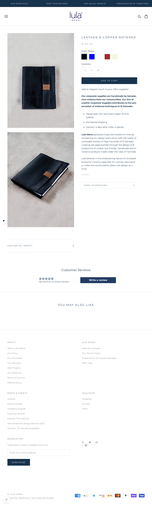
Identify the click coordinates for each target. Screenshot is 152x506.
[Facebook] (92, 174)
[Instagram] (97, 442)
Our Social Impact (20, 246)
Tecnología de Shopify (42, 498)
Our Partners (14, 363)
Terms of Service (16, 377)
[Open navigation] (6, 16)
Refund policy (14, 382)
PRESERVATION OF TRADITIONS (133, 4)
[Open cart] (146, 16)
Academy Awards (16, 408)
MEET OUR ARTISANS (57, 4)
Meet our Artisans (91, 348)
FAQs (85, 408)
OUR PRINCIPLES (19, 4)
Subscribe (19, 462)
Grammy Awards (16, 413)
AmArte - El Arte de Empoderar (23, 428)
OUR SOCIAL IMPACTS (95, 4)
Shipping (86, 399)
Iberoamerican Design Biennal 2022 (26, 423)
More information (95, 185)
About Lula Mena (16, 348)
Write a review (98, 280)
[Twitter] (95, 174)
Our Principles (14, 358)
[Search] (139, 16)
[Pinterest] (99, 174)
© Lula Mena (15, 494)
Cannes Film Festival (18, 418)
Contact (86, 404)
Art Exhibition (14, 372)
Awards (11, 399)
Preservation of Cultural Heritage (99, 358)
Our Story (12, 353)
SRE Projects (14, 368)
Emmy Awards (15, 404)
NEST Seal (87, 363)
